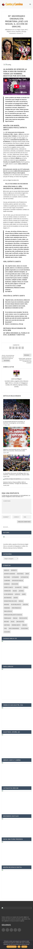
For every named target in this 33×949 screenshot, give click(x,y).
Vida (5, 628)
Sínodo (24, 625)
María (23, 594)
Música (21, 601)
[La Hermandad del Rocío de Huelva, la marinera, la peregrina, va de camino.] (16, 409)
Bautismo (7, 577)
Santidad (7, 625)
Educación (15, 584)
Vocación (18, 33)
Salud (12, 621)
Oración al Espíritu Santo (14, 296)
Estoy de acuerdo (11, 946)
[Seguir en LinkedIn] (15, 930)
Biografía (18, 31)
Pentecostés (23, 618)
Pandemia (7, 608)
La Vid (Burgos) (8, 594)
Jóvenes (21, 591)
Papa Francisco (16, 608)
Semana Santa (16, 625)
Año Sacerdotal (9, 171)
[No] (31, 944)
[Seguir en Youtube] (19, 930)
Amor (27, 573)
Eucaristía (18, 587)
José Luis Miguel (16, 29)
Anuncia (13, 31)
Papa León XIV (8, 611)
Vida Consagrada (14, 628)
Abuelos (6, 570)
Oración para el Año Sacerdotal (12, 187)
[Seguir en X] (7, 930)
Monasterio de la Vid (10, 601)
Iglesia (15, 591)
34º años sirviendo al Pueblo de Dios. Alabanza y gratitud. (16, 334)
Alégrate (9, 31)
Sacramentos (12, 33)
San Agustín (20, 621)
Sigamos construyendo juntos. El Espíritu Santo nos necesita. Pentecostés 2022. (15, 450)
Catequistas (24, 577)
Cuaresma (7, 580)
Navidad (6, 604)
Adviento (14, 570)
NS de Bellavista (16, 604)
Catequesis (15, 577)
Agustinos (20, 573)
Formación (7, 591)
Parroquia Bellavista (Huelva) (13, 614)
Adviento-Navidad (9, 573)
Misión (16, 597)
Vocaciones (24, 628)
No (19, 946)
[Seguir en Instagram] (11, 930)
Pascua (15, 618)
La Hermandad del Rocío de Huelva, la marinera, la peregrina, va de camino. (14, 422)
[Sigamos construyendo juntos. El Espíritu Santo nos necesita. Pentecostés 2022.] (16, 437)
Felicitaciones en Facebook (16, 184)
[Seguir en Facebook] (3, 930)
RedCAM (6, 621)
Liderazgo (23, 31)
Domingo (7, 584)
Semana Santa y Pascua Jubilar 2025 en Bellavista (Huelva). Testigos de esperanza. (15, 482)
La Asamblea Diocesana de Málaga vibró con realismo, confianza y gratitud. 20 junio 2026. (16, 473)
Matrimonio (7, 597)
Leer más (24, 946)
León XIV (17, 594)
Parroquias (7, 618)
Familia (25, 587)
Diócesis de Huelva (17, 580)
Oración (25, 604)
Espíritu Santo (8, 587)
